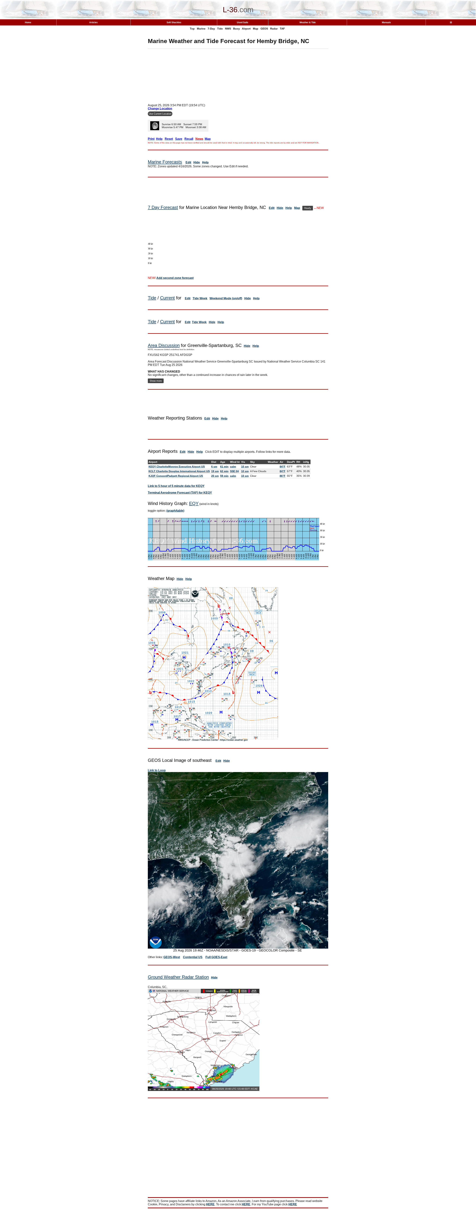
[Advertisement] (238, 75)
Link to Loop (157, 770)
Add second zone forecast (175, 278)
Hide (196, 162)
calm (233, 466)
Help (205, 162)
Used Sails (242, 22)
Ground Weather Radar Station (178, 977)
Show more (156, 380)
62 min (224, 471)
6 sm (214, 466)
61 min (224, 466)
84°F (282, 466)
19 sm (215, 471)
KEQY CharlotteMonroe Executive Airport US (177, 466)
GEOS (264, 28)
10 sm (245, 466)
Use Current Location (160, 113)
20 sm (215, 475)
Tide (220, 28)
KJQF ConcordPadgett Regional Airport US (176, 475)
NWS (228, 28)
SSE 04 (234, 471)
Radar (274, 28)
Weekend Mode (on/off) (226, 298)
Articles (93, 22)
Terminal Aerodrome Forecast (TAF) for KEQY (180, 492)
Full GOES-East (216, 957)
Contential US (192, 957)
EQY (194, 503)
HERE (210, 1204)
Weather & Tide (308, 22)
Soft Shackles (174, 22)
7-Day (211, 28)
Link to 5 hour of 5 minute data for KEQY (176, 486)
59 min (224, 475)
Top (192, 28)
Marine (201, 28)
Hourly (307, 208)
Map (255, 28)
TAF (282, 28)
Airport (246, 28)
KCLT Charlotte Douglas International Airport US (179, 471)
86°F (282, 475)
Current (167, 297)
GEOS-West (171, 957)
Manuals (386, 22)
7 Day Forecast (163, 207)
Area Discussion (164, 345)
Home (28, 22)
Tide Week (200, 298)
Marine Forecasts (165, 161)
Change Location (160, 108)
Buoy (236, 28)
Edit (188, 162)
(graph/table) (175, 510)
